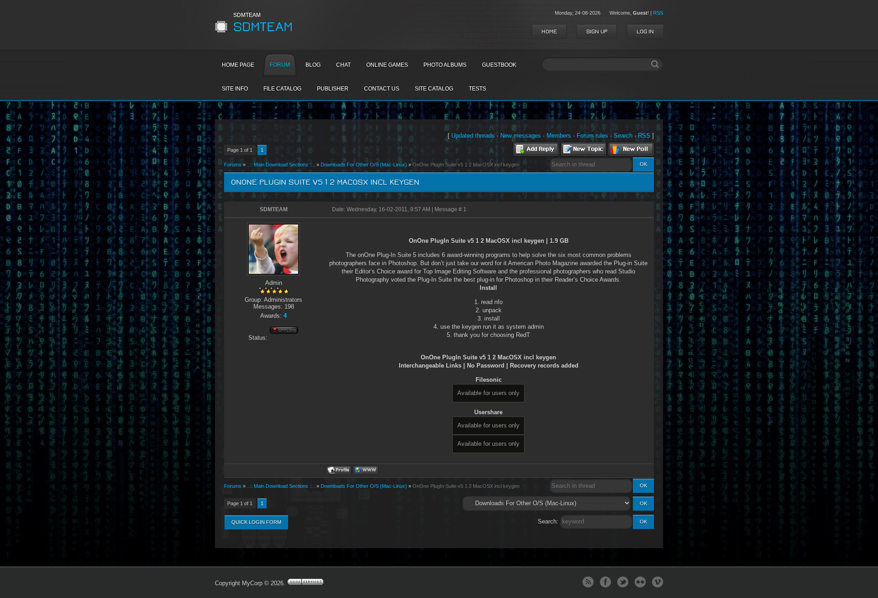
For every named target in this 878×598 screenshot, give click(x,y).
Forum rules (592, 135)
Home (549, 31)
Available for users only (488, 393)
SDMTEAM (274, 209)
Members (558, 135)
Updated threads (473, 135)
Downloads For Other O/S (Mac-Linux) (364, 164)
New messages (520, 135)
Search (623, 135)
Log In (645, 31)
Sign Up (596, 31)
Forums (232, 164)
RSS (658, 13)
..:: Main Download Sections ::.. (281, 164)
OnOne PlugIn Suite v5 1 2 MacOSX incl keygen (465, 164)
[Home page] (365, 470)
